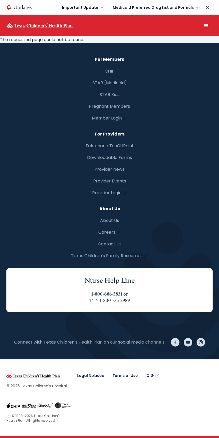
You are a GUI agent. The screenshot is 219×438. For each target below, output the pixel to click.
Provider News (109, 169)
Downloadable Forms (109, 157)
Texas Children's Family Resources (107, 256)
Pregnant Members (109, 106)
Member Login (107, 118)
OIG (150, 375)
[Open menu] (206, 25)
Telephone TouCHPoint (109, 146)
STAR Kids (110, 94)
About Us (109, 220)
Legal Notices (90, 375)
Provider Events (109, 181)
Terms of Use (125, 375)
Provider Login (107, 193)
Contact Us (110, 244)
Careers (106, 232)
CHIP (110, 71)
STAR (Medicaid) (109, 83)
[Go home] (47, 25)
